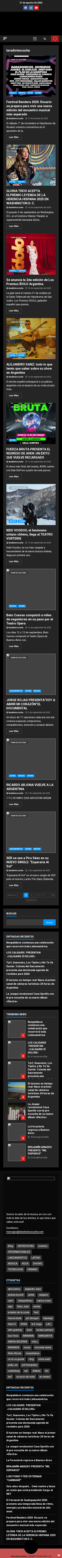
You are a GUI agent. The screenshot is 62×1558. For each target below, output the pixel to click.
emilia (36, 1306)
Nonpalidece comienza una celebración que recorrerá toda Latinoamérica (16, 1029)
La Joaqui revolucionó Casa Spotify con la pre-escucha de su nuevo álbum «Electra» (30, 997)
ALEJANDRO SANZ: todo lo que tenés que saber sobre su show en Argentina (31, 338)
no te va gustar (16, 1359)
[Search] (45, 39)
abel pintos (14, 1288)
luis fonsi (13, 1335)
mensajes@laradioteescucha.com (25, 1231)
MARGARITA (45, 1335)
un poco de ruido (25, 1376)
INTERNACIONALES (19, 1251)
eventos (13, 93)
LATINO (13, 182)
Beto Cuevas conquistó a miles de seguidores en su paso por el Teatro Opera (31, 589)
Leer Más (14, 137)
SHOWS (38, 93)
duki (10, 1306)
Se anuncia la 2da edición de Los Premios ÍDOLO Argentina (31, 254)
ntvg (31, 1359)
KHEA (24, 1324)
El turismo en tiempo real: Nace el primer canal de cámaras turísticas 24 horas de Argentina (31, 984)
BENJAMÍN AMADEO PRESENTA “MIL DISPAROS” (16, 1152)
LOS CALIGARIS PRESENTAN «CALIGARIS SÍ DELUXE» (16, 1049)
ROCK (30, 93)
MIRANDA (13, 1347)
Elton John (23, 1306)
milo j (35, 1341)
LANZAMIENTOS (16, 691)
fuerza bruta (14, 1318)
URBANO (32, 1269)
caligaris (43, 1294)
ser (26, 1370)
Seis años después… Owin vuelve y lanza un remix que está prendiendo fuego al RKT (30, 1490)
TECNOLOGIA (15, 1269)
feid (36, 1312)
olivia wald (44, 1359)
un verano (44, 1376)
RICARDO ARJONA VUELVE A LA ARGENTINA (31, 759)
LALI (48, 1324)
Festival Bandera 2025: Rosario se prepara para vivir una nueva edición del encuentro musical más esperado (31, 76)
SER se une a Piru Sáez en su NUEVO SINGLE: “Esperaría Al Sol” (31, 832)
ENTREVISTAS (26, 1246)
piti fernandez (29, 1364)
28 (53, 895)
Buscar (11, 913)
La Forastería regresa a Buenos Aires (16, 1132)
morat (27, 1347)
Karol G (12, 1324)
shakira (36, 1370)
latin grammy (15, 1329)
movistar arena (43, 1347)
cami (10, 1300)
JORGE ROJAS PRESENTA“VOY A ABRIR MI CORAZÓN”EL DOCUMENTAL (31, 674)
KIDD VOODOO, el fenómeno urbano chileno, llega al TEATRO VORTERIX (31, 504)
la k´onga (36, 1324)
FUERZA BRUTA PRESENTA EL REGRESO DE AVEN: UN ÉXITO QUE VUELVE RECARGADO (31, 423)
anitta (31, 1294)
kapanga (48, 1318)
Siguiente (31, 900)
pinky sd (12, 1364)
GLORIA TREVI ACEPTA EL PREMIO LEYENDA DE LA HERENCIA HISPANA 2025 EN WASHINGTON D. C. (31, 165)
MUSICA (22, 93)
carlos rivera (44, 1300)
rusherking (14, 1370)
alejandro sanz (33, 1288)
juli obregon (32, 1318)
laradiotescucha (16, 118)
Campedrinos (25, 1300)
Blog (10, 1246)
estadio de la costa (18, 1312)
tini (46, 1370)
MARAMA (28, 1335)
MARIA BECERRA (17, 1341)
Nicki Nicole (14, 1353)
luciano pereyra (44, 1329)
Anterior (12, 895)
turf (10, 1376)
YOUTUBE (55, 38)
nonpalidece (32, 1353)
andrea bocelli (16, 1294)
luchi (29, 1329)
